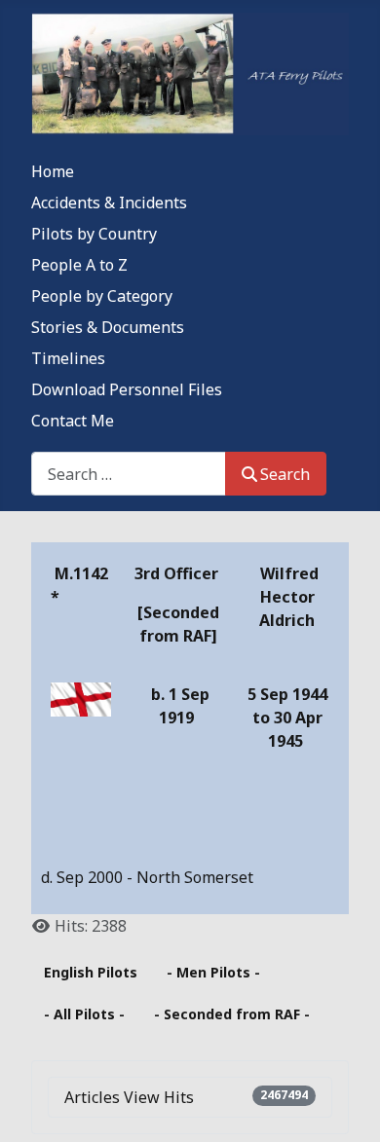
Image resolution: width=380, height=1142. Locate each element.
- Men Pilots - (213, 972)
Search (285, 474)
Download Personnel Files (126, 389)
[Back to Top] (345, 1106)
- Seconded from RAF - (232, 1014)
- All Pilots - (84, 1014)
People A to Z (79, 265)
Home (52, 171)
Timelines (68, 358)
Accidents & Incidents (109, 202)
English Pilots (90, 972)
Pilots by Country (94, 233)
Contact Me (72, 420)
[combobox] (128, 474)
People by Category (101, 296)
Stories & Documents (107, 327)
